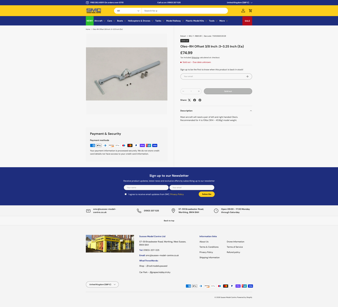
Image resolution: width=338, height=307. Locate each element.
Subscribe (206, 194)
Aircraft (98, 20)
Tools (212, 20)
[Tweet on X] (189, 100)
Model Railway (173, 20)
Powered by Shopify (244, 297)
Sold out (228, 91)
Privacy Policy (177, 194)
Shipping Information (209, 257)
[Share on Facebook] (194, 100)
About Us (203, 241)
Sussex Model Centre (228, 297)
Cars (109, 20)
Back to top (169, 220)
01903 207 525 (174, 2)
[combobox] (171, 11)
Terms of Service (235, 247)
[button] (250, 11)
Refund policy (233, 252)
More (222, 20)
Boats (120, 20)
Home (88, 29)
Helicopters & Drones (139, 20)
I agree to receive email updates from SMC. (156, 194)
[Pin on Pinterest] (200, 100)
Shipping (195, 57)
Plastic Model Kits (195, 20)
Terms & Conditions (209, 247)
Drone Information (235, 241)
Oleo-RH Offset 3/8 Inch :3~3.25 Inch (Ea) (108, 29)
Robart (183, 36)
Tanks (158, 20)
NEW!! (90, 20)
